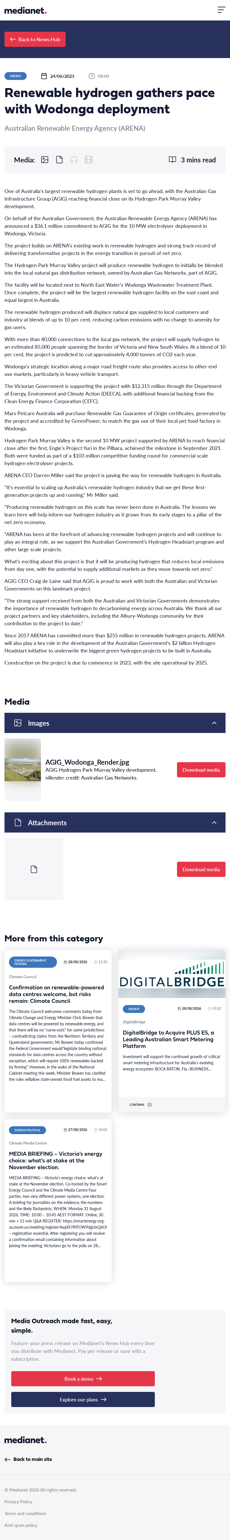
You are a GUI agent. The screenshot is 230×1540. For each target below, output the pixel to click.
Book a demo (79, 1378)
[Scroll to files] (59, 159)
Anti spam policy (20, 1525)
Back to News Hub (39, 39)
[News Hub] (25, 10)
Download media (201, 769)
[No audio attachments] (74, 159)
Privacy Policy (18, 1501)
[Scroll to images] (44, 159)
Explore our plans (79, 1399)
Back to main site (32, 1459)
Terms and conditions (25, 1513)
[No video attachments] (88, 159)
